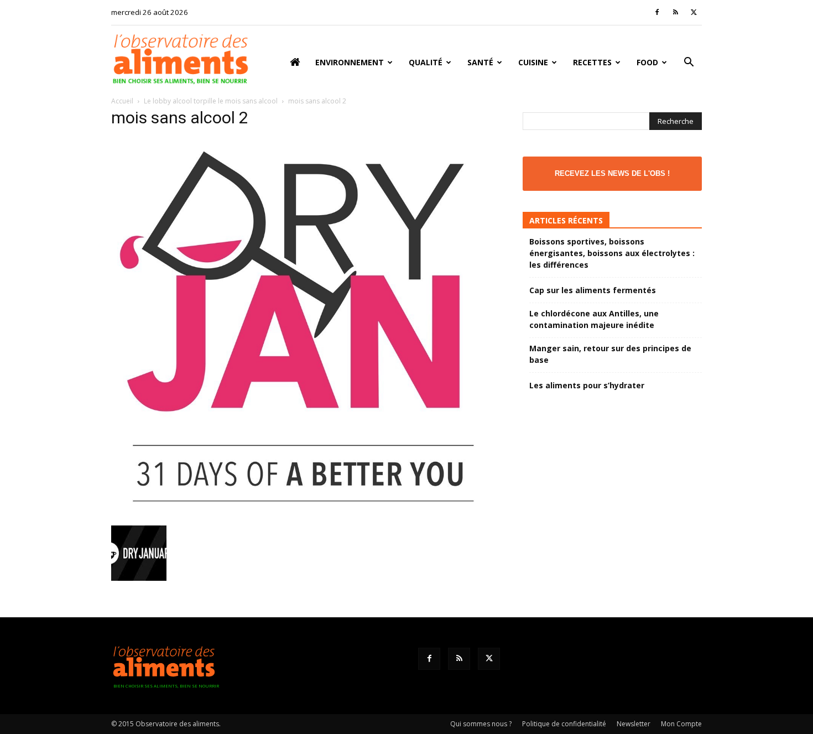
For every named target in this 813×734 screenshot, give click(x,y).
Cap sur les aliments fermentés (592, 290)
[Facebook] (657, 12)
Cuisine (533, 62)
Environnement (349, 62)
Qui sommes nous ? (481, 723)
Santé (480, 62)
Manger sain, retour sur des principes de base (610, 354)
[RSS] (675, 12)
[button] (688, 63)
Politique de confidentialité (564, 723)
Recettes (592, 62)
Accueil (122, 101)
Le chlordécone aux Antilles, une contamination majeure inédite (594, 319)
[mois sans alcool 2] (303, 514)
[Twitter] (693, 12)
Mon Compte (681, 723)
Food (647, 62)
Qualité (425, 62)
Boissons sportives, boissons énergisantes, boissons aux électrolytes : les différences (612, 253)
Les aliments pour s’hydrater (586, 385)
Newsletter (633, 723)
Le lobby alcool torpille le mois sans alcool (211, 101)
